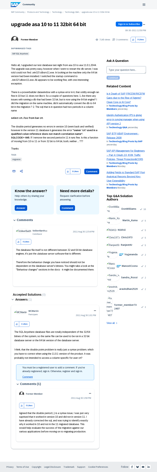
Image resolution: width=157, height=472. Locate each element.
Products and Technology (38, 12)
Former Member (29, 39)
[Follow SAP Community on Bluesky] (137, 467)
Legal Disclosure (52, 467)
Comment (92, 171)
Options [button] (144, 24)
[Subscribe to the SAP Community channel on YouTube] (143, 467)
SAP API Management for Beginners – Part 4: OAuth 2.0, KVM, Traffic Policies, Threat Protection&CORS (126, 155)
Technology (57, 12)
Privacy (9, 467)
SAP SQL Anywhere (20, 54)
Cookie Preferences (98, 467)
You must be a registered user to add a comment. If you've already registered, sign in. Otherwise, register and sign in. (53, 369)
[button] (133, 39)
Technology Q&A (72, 12)
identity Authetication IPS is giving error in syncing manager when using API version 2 (125, 119)
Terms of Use (22, 467)
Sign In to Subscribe (129, 24)
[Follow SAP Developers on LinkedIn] (148, 467)
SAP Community (18, 12)
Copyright (36, 467)
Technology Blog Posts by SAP (125, 141)
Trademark (68, 467)
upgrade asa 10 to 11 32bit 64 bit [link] (96, 12)
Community (29, 4)
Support (81, 467)
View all (111, 323)
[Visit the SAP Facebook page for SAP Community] (132, 467)
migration (16, 159)
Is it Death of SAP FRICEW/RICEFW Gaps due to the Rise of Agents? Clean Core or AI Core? (126, 97)
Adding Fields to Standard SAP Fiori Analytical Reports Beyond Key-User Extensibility (126, 176)
